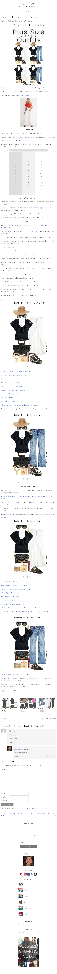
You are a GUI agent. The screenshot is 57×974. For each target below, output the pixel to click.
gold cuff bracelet (37, 496)
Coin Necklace (5, 382)
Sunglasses (4, 375)
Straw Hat (4, 371)
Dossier (22, 282)
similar (22, 371)
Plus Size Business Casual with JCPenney (43, 813)
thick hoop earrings (26, 225)
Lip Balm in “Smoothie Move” (10, 604)
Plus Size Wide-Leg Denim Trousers (12, 405)
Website (4, 800)
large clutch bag (9, 502)
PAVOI (36, 231)
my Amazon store (18, 251)
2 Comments (4, 718)
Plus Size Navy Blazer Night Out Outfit (12, 814)
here (9, 371)
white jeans (15, 95)
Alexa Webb (19, 749)
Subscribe (28, 847)
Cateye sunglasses (7, 496)
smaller (11, 593)
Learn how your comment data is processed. (39, 808)
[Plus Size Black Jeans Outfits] (46, 703)
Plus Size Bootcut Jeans (20, 483)
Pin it (43, 718)
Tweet (50, 718)
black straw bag (7, 214)
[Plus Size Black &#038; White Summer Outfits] (9, 703)
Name (3, 793)
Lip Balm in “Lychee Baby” (9, 401)
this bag (36, 502)
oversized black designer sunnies (39, 208)
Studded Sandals (6, 611)
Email (54, 718)
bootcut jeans (25, 95)
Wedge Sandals (6, 409)
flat (34, 409)
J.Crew (39, 133)
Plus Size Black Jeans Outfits (44, 708)
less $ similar (29, 371)
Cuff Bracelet (5, 596)
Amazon (18, 237)
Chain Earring (5, 585)
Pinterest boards (31, 678)
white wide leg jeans (11, 133)
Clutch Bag (4, 593)
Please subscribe (6, 674)
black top (11, 91)
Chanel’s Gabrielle (11, 291)
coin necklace (5, 227)
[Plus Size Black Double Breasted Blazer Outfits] (28, 703)
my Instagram (44, 678)
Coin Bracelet (5, 394)
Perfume (4, 397)
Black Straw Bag (6, 390)
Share (47, 718)
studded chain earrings (20, 496)
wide (44, 409)
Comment (4, 769)
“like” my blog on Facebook (14, 680)
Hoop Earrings (5, 379)
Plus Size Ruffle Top (7, 386)
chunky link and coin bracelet (42, 225)
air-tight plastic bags (16, 268)
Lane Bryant (23, 141)
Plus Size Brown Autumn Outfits (30, 883)
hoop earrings (8, 231)
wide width (39, 409)
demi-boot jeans (26, 133)
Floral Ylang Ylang (23, 289)
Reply (12, 742)
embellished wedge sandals (17, 217)
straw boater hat (17, 208)
